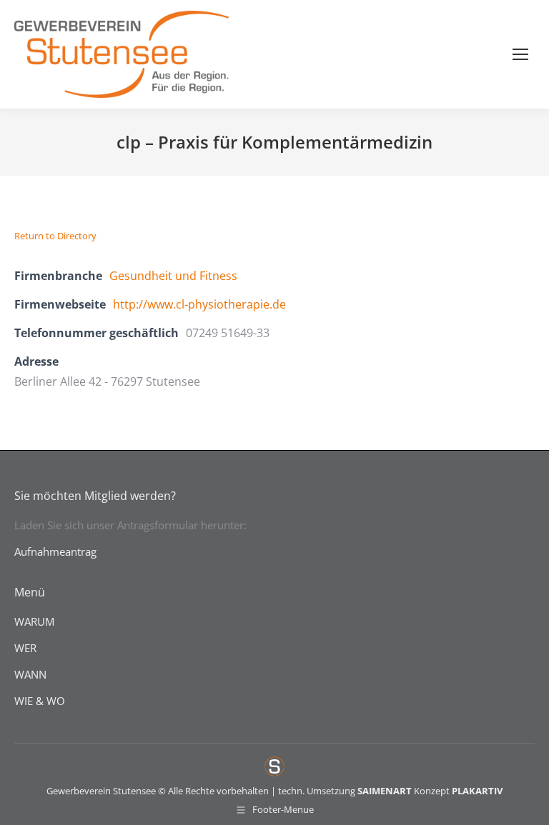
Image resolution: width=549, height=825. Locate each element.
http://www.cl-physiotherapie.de (199, 304)
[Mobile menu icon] (520, 54)
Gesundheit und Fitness (173, 276)
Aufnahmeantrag (55, 551)
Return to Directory (55, 235)
